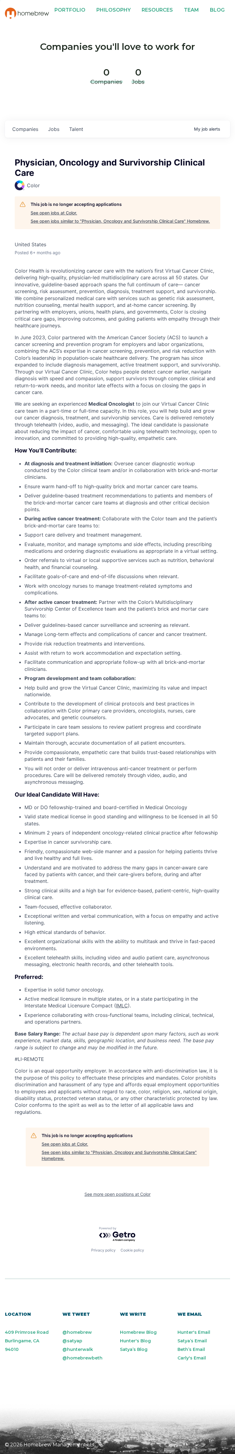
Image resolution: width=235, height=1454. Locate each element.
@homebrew (77, 1332)
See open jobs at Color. (54, 212)
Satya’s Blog (133, 1349)
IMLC (122, 1005)
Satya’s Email (192, 1341)
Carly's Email (191, 1358)
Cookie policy (132, 1250)
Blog (217, 10)
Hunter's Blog (135, 1341)
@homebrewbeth (82, 1358)
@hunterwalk (77, 1349)
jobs (53, 129)
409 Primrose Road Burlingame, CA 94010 (27, 1340)
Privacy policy (103, 1250)
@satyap (72, 1341)
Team (191, 10)
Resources (157, 10)
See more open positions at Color (117, 1194)
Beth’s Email (191, 1349)
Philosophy (113, 10)
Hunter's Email (193, 1332)
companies (25, 129)
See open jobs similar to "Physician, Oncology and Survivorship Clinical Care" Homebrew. (120, 221)
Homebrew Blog (138, 1332)
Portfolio (69, 10)
